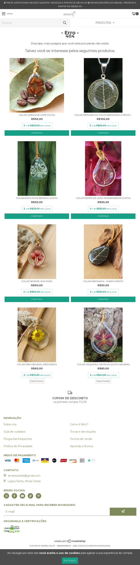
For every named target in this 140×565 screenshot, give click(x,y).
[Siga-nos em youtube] (22, 496)
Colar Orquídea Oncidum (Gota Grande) (103, 364)
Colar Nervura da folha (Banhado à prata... (103, 115)
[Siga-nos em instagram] (6, 496)
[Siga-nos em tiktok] (30, 496)
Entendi (70, 560)
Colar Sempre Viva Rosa (36, 281)
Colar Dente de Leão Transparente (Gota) (103, 198)
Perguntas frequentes (18, 439)
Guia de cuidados (14, 431)
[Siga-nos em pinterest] (38, 496)
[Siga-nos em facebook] (14, 496)
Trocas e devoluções (83, 431)
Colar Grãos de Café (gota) (37, 115)
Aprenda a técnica (81, 446)
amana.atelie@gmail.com (24, 475)
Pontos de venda (81, 439)
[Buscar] (64, 23)
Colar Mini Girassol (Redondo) (37, 364)
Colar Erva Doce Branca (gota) (37, 198)
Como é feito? (79, 424)
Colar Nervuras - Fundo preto (103, 281)
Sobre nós (10, 424)
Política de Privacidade (18, 446)
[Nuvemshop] (70, 542)
